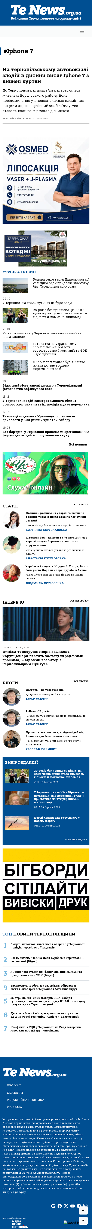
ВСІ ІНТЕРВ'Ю (79, 600)
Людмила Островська (45, 583)
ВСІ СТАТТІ (81, 504)
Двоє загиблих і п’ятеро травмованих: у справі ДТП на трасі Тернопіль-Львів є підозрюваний (45, 1015)
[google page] (53, 1206)
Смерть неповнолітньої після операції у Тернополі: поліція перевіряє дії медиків (47, 946)
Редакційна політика (25, 1100)
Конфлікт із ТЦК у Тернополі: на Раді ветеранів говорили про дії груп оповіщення (45, 1029)
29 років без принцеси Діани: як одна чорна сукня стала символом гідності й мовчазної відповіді (60, 313)
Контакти (15, 1092)
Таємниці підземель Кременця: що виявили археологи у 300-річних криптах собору (39, 418)
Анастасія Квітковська (46, 558)
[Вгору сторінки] (83, 1210)
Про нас (14, 1085)
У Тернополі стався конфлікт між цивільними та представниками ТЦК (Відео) (46, 973)
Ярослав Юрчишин (42, 749)
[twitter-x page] (66, 1206)
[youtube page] (72, 1206)
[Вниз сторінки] (83, 1221)
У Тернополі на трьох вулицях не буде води (37, 303)
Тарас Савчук (37, 699)
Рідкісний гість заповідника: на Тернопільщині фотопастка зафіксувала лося (42, 387)
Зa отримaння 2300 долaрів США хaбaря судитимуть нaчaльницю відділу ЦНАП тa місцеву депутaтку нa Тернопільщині (48, 1001)
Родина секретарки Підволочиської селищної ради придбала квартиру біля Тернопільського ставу (61, 283)
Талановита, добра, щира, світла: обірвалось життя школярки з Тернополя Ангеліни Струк (43, 987)
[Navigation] (82, 31)
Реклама (14, 1107)
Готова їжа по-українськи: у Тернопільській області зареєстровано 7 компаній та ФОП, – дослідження (60, 349)
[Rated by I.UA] (76, 1223)
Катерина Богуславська (46, 529)
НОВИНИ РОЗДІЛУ (76, 839)
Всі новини (79, 444)
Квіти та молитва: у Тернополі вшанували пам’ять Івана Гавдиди (42, 335)
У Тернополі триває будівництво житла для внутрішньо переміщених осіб (59, 365)
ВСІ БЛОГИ (81, 681)
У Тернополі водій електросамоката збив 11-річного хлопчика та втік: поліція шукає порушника (46, 402)
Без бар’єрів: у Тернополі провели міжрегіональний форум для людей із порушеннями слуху (46, 433)
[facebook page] (60, 1206)
